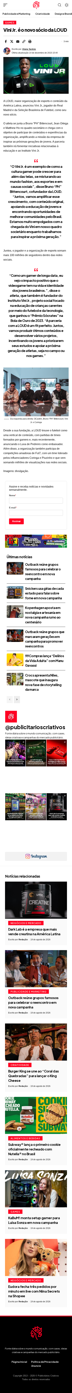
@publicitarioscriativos (35, 727)
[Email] (17, 41)
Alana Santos (29, 49)
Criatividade (20, 1064)
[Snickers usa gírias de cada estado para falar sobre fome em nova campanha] (15, 592)
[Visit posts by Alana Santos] (6, 50)
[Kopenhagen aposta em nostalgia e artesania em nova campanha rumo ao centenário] (15, 611)
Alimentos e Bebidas (25, 1138)
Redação (23, 939)
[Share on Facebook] (5, 41)
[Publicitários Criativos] (36, 5)
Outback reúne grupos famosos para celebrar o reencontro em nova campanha (33, 1002)
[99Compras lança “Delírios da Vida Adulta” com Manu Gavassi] (15, 659)
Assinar (16, 521)
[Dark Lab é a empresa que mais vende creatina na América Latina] (36, 900)
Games (10, 22)
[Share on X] (11, 41)
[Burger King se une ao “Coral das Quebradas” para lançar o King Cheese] (36, 1042)
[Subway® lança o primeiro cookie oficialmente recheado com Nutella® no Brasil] (36, 1115)
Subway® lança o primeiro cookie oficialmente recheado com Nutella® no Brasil (34, 1149)
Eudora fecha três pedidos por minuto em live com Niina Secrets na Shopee (34, 1291)
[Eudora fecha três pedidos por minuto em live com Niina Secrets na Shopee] (36, 1257)
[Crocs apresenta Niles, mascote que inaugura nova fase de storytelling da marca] (15, 679)
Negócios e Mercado (26, 923)
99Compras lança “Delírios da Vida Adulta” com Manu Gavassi (44, 660)
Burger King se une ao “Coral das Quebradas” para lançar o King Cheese (33, 1075)
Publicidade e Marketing (29, 991)
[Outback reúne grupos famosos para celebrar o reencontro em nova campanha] (15, 568)
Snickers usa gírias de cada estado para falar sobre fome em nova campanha (44, 593)
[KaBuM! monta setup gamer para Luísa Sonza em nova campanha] (36, 1188)
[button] (6, 5)
